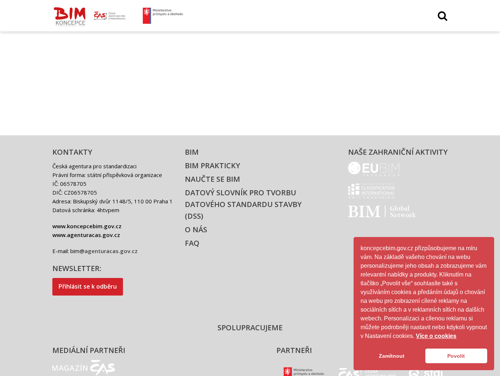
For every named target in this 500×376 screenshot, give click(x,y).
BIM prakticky (212, 165)
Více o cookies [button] (436, 336)
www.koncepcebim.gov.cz (87, 226)
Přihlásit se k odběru (88, 286)
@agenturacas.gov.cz (108, 251)
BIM (192, 152)
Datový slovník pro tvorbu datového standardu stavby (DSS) (243, 204)
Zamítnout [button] (391, 356)
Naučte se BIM (212, 179)
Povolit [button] (456, 356)
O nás (196, 229)
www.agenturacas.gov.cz (86, 234)
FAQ (192, 243)
